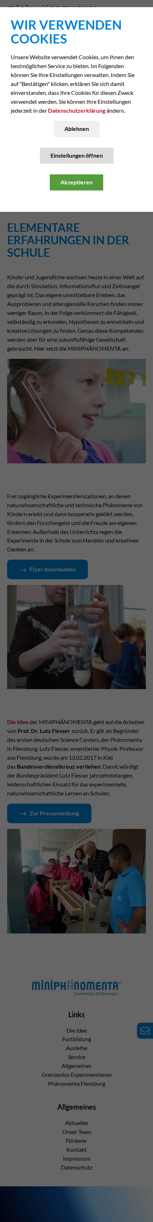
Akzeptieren (76, 182)
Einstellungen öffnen (77, 155)
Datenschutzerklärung (76, 110)
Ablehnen (76, 128)
